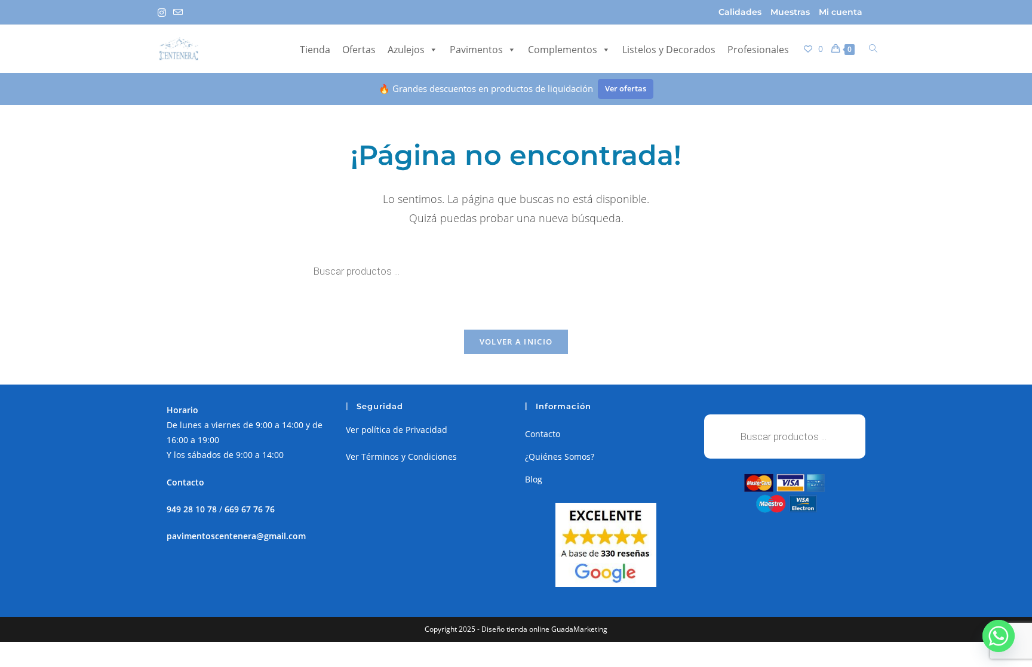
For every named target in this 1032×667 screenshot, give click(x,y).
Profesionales (758, 49)
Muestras (790, 12)
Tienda (315, 49)
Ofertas (359, 49)
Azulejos (406, 49)
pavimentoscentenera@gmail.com (236, 536)
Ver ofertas (625, 88)
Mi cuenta (840, 12)
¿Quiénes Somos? (559, 456)
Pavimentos (476, 49)
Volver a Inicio (516, 341)
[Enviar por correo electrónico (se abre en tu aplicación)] (178, 13)
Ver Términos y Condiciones (401, 456)
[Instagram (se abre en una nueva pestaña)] (164, 13)
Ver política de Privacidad (396, 429)
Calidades (739, 12)
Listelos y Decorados (668, 49)
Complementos (562, 49)
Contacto (542, 433)
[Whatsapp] (998, 636)
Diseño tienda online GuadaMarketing (544, 629)
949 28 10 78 (192, 509)
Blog (533, 479)
